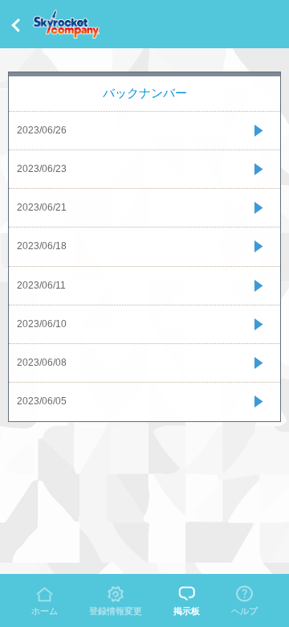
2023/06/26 (42, 130)
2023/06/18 (42, 246)
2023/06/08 (42, 362)
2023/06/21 (42, 207)
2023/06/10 (42, 324)
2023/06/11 (41, 285)
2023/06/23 (42, 169)
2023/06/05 (42, 401)
